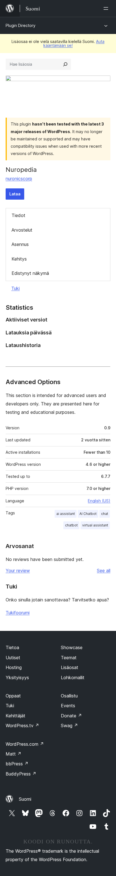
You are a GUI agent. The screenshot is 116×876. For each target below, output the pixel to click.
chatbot (71, 525)
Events (68, 705)
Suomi (25, 799)
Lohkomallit (72, 677)
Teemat (69, 657)
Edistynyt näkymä (30, 273)
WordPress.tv (22, 725)
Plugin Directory (20, 25)
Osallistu (69, 696)
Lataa (15, 193)
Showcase (71, 647)
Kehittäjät (15, 715)
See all (103, 570)
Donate (71, 715)
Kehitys (19, 259)
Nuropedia (21, 169)
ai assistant (65, 514)
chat (104, 514)
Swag (69, 725)
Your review (18, 570)
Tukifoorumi (18, 612)
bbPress (17, 763)
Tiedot (18, 215)
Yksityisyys (17, 677)
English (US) (99, 500)
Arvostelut (22, 230)
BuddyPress (21, 774)
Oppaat (13, 696)
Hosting (14, 667)
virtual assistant (95, 525)
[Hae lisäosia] (65, 64)
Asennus (20, 244)
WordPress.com (25, 744)
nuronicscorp (19, 178)
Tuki (15, 288)
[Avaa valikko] (107, 8)
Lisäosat (69, 667)
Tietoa (12, 647)
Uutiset (13, 657)
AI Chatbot (88, 514)
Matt (13, 754)
